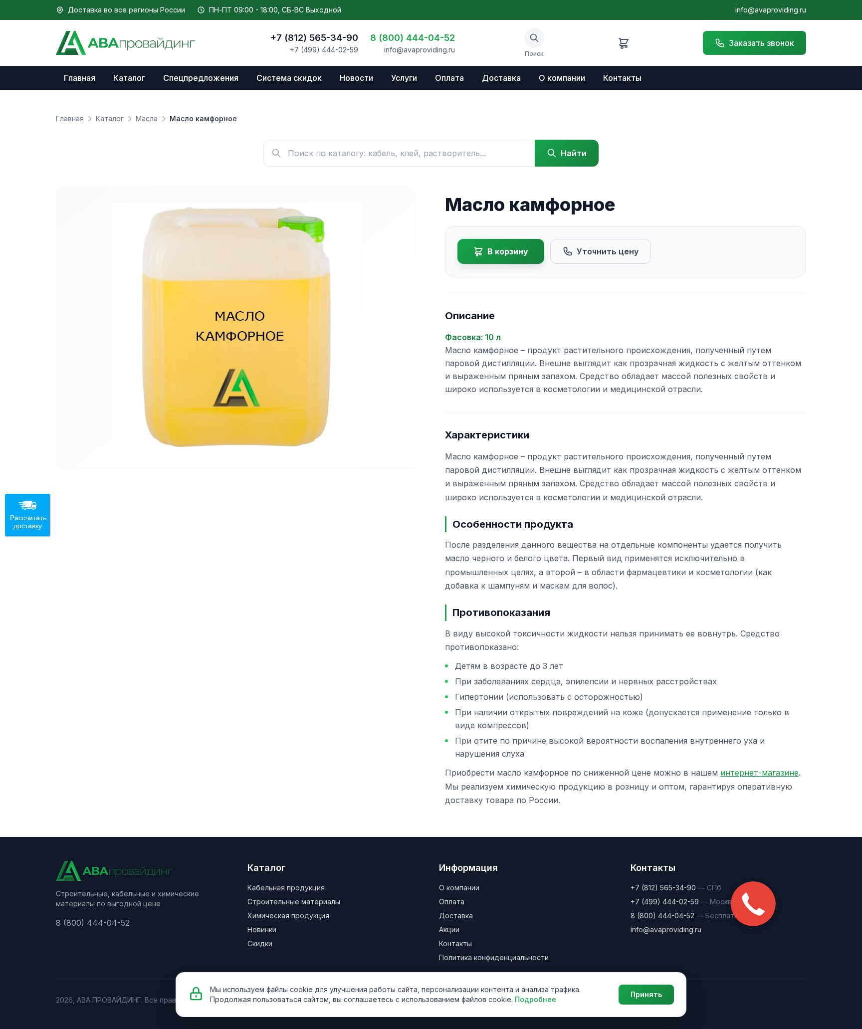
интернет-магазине (759, 773)
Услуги (404, 78)
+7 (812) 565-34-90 (314, 37)
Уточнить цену (608, 251)
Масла (147, 118)
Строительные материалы (293, 901)
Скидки (259, 943)
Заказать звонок (761, 43)
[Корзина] (624, 43)
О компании (562, 78)
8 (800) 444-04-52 (412, 37)
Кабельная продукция (286, 887)
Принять (646, 994)
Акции (449, 929)
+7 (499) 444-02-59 (324, 49)
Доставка (501, 78)
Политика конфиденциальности (494, 957)
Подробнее (535, 999)
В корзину (507, 251)
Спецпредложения (200, 78)
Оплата (449, 78)
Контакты (622, 78)
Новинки (261, 929)
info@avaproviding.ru (770, 9)
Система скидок (289, 78)
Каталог (129, 78)
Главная (79, 78)
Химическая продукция (288, 915)
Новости (356, 78)
